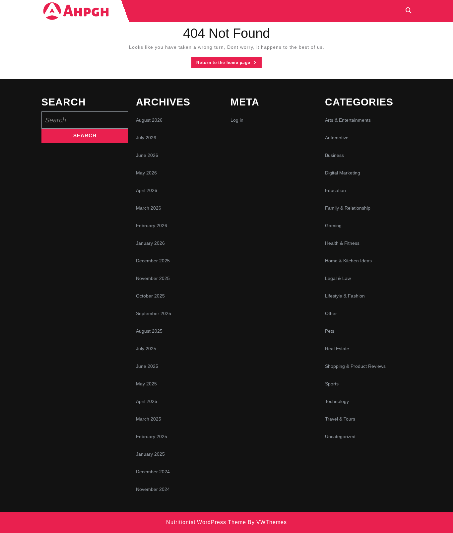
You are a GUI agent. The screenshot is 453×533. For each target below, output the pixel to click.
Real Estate (337, 348)
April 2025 (146, 401)
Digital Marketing (342, 172)
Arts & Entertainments (348, 120)
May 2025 (146, 383)
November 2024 (153, 489)
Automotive (337, 137)
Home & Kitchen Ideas (348, 260)
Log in (236, 120)
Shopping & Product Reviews (355, 366)
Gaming (333, 225)
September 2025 (153, 313)
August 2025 (149, 331)
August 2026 (149, 120)
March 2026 (148, 208)
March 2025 (148, 419)
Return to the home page (229, 63)
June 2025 (147, 366)
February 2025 (151, 436)
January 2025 (150, 454)
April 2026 (146, 190)
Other (331, 313)
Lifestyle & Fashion (345, 296)
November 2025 (153, 278)
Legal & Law (338, 278)
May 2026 (146, 172)
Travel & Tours (340, 419)
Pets (329, 331)
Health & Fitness (342, 243)
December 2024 (153, 471)
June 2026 (147, 155)
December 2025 (153, 260)
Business (334, 155)
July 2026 (146, 137)
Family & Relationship (347, 208)
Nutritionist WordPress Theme (206, 522)
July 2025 (146, 348)
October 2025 (150, 296)
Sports (332, 383)
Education (335, 190)
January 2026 (150, 243)
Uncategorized (340, 436)
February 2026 (151, 225)
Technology (337, 401)
